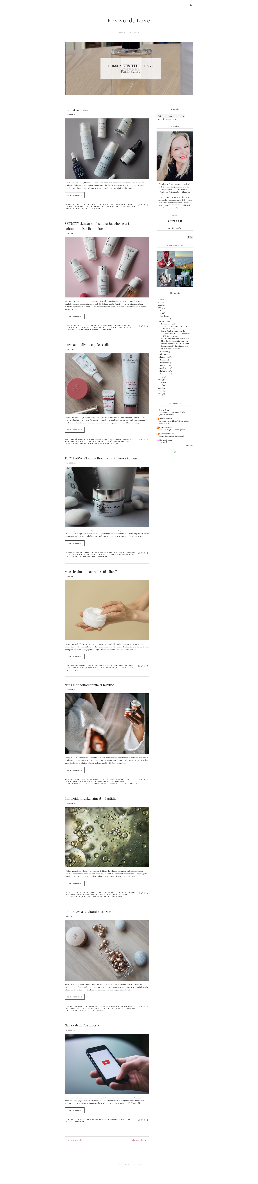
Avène (76, 439)
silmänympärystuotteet (75, 783)
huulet (116, 439)
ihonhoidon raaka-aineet (94, 892)
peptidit (87, 328)
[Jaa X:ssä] (142, 204)
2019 (160, 379)
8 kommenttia (107, 330)
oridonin (98, 554)
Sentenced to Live (166, 434)
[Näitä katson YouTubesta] (107, 1064)
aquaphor (69, 439)
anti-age (68, 552)
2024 (160, 305)
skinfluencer (100, 783)
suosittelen (125, 1119)
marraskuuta (165, 319)
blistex (83, 439)
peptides (116, 895)
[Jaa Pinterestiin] (147, 204)
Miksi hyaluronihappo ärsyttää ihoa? (91, 571)
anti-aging (69, 204)
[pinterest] (176, 221)
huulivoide (69, 441)
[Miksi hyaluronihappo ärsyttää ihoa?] (107, 610)
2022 (160, 310)
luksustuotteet (87, 554)
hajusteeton (107, 204)
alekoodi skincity (85, 325)
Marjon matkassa (166, 419)
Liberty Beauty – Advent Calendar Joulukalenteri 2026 (172, 413)
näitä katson (104, 1119)
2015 (160, 391)
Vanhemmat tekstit (137, 1140)
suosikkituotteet (117, 1008)
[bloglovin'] (174, 221)
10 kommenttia (104, 556)
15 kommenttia (111, 443)
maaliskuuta (165, 368)
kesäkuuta (164, 360)
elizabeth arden (94, 439)
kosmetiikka (82, 206)
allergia (89, 666)
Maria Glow (164, 410)
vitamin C (84, 1010)
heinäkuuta (164, 357)
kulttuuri (78, 1119)
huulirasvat (125, 439)
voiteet (95, 330)
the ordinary (88, 897)
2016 (160, 388)
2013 (160, 396)
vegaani (87, 330)
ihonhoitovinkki (91, 779)
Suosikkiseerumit (77, 110)
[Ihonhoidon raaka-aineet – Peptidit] (107, 837)
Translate (175, 119)
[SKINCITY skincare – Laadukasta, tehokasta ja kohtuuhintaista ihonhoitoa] (107, 267)
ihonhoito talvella (121, 441)
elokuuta (163, 354)
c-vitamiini (82, 1006)
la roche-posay (95, 206)
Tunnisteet (134, 33)
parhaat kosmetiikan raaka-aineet (97, 895)
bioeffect (79, 204)
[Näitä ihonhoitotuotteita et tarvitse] (107, 723)
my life (95, 1119)
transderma (130, 1008)
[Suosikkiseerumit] (107, 148)
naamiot (79, 328)
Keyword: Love (129, 20)
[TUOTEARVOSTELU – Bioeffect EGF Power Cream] (107, 497)
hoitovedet (69, 779)
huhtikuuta (164, 365)
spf (81, 330)
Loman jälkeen (165, 442)
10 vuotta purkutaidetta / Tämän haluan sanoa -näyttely (174, 422)
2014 (160, 393)
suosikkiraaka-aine (73, 897)
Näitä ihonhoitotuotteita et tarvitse (89, 685)
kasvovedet (108, 325)
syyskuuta (164, 351)
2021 (160, 313)
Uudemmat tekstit (76, 1140)
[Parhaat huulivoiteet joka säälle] (107, 383)
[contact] (181, 221)
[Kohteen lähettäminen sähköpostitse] (138, 204)
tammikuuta (165, 374)
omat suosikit (81, 1008)
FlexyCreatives (134, 1165)
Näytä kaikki (189, 446)
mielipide (77, 781)
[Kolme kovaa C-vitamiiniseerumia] (107, 950)
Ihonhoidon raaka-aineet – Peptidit (90, 798)
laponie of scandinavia (112, 206)
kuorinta (69, 781)
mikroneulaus (88, 781)
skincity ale (129, 328)
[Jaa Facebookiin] (145, 204)
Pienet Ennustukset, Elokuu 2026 (171, 436)
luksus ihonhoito (72, 554)
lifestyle (87, 1119)
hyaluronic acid (101, 666)
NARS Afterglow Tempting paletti (172, 430)
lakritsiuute (70, 328)
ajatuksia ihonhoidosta (75, 666)
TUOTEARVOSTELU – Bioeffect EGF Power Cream (101, 458)
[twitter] (169, 221)
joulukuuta (164, 316)
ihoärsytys (91, 668)
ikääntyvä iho (121, 892)
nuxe (100, 443)
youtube (68, 1121)
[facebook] (170, 221)
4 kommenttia (96, 208)
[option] (117, 68)
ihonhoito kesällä (104, 441)
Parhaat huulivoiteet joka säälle (87, 344)
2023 (160, 307)
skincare (130, 554)
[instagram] (172, 221)
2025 (160, 302)
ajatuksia (69, 1119)
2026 (160, 299)
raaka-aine (121, 668)
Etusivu (122, 33)
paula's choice (129, 206)
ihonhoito (128, 204)
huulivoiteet (80, 441)
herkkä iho (118, 204)
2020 (160, 377)
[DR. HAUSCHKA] (166, 278)
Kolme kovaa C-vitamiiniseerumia (89, 911)
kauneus (73, 206)
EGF (84, 204)
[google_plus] (179, 221)
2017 (160, 385)
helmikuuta (164, 371)
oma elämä (115, 1119)
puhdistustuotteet (99, 328)
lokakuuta (164, 321)
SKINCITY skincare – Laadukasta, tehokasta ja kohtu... (175, 327)
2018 (160, 382)
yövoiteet (91, 556)
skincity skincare (72, 330)
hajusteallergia (94, 204)
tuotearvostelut (80, 208)
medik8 (79, 895)
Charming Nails (165, 427)
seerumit (68, 208)
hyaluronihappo (116, 666)
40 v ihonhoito (71, 325)
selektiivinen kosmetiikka (114, 554)
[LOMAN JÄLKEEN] (184, 260)
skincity (120, 328)
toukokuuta (164, 363)
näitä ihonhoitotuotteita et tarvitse (110, 781)
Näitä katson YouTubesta (82, 1025)
